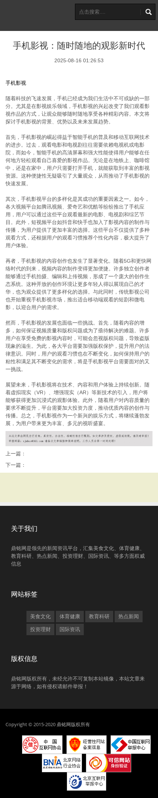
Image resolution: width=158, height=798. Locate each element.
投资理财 (40, 629)
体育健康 (70, 616)
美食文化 (40, 616)
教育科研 (99, 616)
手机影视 (16, 83)
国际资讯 (70, 629)
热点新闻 (128, 616)
